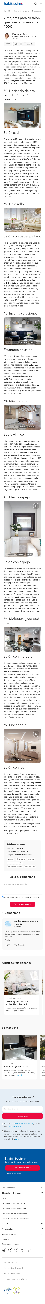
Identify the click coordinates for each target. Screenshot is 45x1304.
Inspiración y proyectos (21, 11)
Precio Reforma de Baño (11, 1191)
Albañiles (5, 1215)
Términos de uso (14, 1127)
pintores (10, 859)
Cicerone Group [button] (11, 427)
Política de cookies (12, 1274)
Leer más (29, 1010)
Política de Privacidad (23, 1124)
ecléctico (24, 649)
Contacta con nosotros (10, 1244)
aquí (17, 1139)
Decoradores (36, 11)
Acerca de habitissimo (10, 1237)
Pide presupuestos (23, 1300)
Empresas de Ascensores (11, 1196)
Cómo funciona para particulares (14, 1227)
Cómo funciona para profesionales (15, 1232)
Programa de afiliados (10, 1242)
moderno (25, 125)
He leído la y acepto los (22, 1125)
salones (34, 125)
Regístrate (5, 1229)
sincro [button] (8, 649)
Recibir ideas (22, 1116)
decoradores (21, 859)
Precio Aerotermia (9, 1193)
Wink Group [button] (10, 760)
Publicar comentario (22, 904)
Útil (9, 945)
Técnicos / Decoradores (23, 854)
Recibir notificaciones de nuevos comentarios (21, 897)
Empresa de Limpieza (10, 1198)
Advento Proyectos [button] (12, 342)
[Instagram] (4, 1250)
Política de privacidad (13, 1268)
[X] (16, 1250)
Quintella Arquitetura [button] (13, 125)
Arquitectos (6, 1218)
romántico (18, 229)
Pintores (5, 1210)
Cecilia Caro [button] (10, 554)
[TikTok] (28, 1250)
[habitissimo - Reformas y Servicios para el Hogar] (11, 4)
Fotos (4, 1206)
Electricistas (6, 1213)
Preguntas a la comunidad (12, 1204)
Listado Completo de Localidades (15, 1219)
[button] (22, 1188)
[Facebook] (10, 1250)
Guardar (30, 44)
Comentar (21, 945)
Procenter (5, 1208)
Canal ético (6, 1240)
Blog (10, 11)
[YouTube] (22, 1250)
